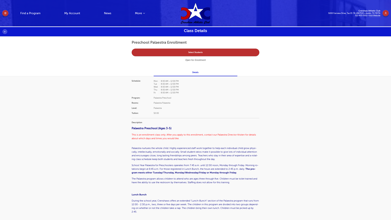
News (107, 13)
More (139, 13)
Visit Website (374, 15)
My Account (72, 13)
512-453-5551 (361, 15)
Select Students (195, 52)
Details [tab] (195, 72)
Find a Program (30, 13)
